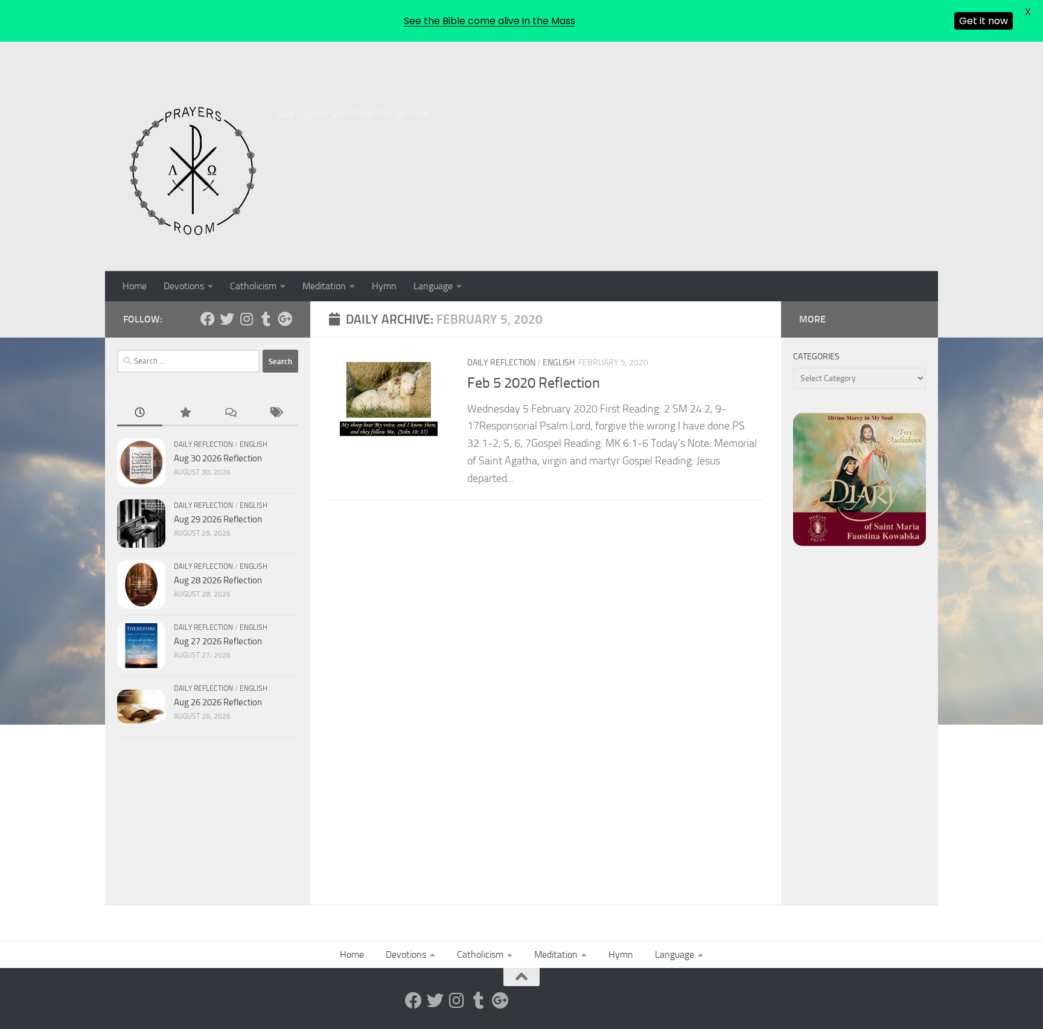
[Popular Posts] (185, 413)
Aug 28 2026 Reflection (218, 580)
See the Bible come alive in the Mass (489, 21)
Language (433, 286)
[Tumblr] (265, 319)
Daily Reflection (501, 362)
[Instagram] (246, 319)
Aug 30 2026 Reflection (218, 458)
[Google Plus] (285, 319)
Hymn (384, 286)
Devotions (184, 286)
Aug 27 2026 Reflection (218, 641)
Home (135, 286)
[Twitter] (227, 319)
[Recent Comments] (230, 413)
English (559, 362)
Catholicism (253, 286)
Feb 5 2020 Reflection (533, 382)
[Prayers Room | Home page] (193, 171)
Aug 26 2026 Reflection (218, 702)
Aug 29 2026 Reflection (218, 519)
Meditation (324, 286)
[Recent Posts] (139, 413)
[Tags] (275, 413)
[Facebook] (207, 319)
